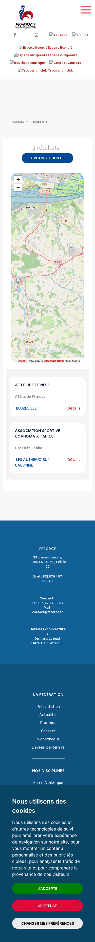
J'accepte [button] (48, 888)
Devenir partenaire (48, 747)
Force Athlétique (48, 782)
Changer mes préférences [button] (47, 923)
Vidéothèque (48, 739)
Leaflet (22, 360)
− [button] (18, 187)
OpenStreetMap (54, 360)
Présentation (48, 706)
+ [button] (18, 179)
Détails (73, 408)
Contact (48, 731)
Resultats (39, 122)
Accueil (18, 122)
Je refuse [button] (47, 906)
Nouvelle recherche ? (82, 149)
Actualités (48, 715)
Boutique (48, 723)
